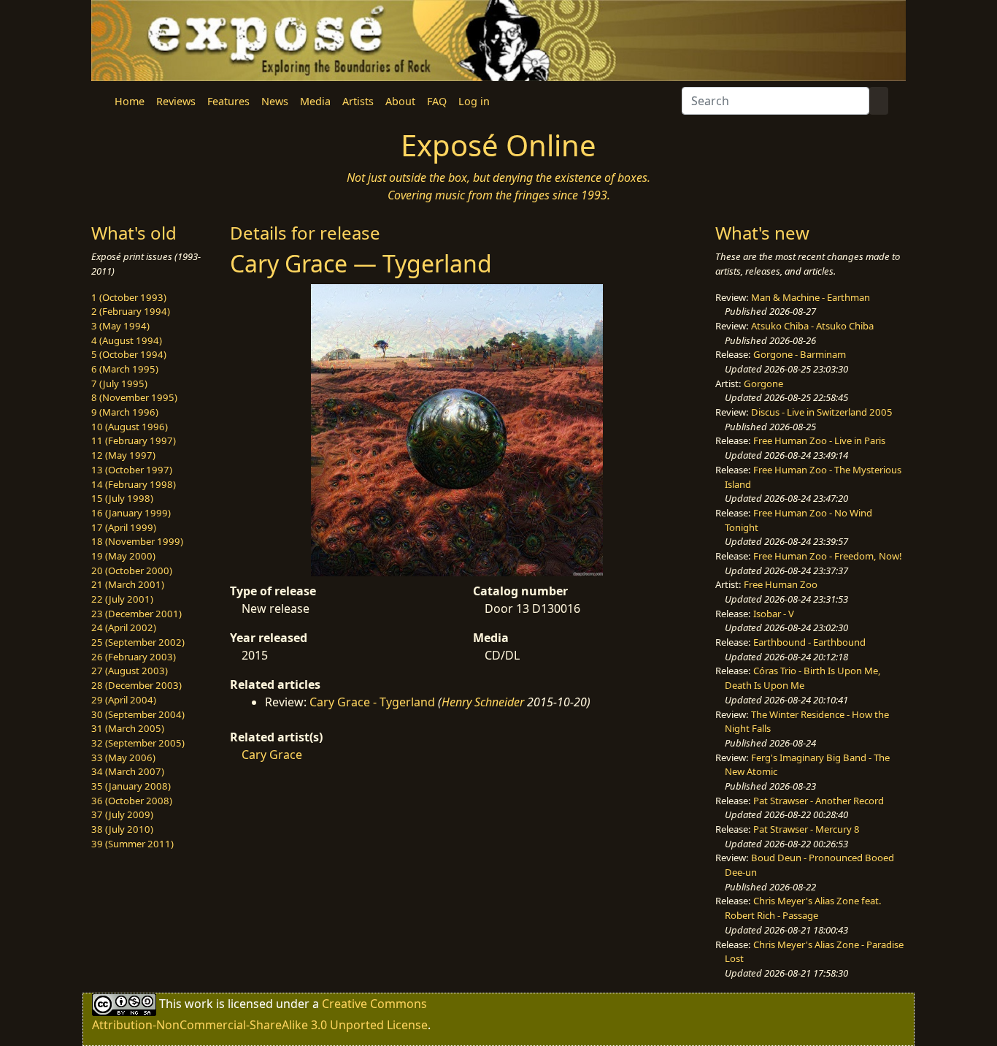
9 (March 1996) (124, 412)
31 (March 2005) (127, 728)
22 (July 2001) (122, 599)
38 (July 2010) (122, 829)
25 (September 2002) (138, 642)
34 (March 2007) (127, 771)
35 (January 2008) (131, 786)
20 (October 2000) (131, 570)
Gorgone (763, 383)
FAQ (437, 101)
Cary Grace (272, 755)
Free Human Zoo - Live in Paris (819, 440)
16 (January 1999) (131, 512)
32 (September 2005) (138, 742)
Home (130, 101)
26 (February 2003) (133, 656)
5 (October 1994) (128, 354)
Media (315, 101)
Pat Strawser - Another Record (818, 800)
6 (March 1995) (124, 368)
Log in (474, 101)
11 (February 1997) (133, 440)
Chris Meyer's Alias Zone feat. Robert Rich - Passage (803, 908)
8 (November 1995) (134, 397)
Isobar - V (773, 613)
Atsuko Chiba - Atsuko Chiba (812, 325)
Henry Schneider (483, 702)
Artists (358, 101)
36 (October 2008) (131, 800)
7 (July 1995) (119, 383)
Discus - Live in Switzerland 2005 (822, 412)
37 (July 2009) (122, 814)
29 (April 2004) (123, 699)
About (400, 101)
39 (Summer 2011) (132, 843)
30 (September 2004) (138, 714)
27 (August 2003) (129, 670)
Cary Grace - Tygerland (372, 702)
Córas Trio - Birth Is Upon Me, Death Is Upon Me (803, 678)
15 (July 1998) (122, 498)
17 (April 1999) (123, 527)
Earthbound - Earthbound (809, 642)
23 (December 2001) (136, 613)
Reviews (176, 101)
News (274, 101)
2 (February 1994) (130, 311)
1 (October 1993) (128, 297)
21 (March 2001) (127, 584)
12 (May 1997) (123, 455)
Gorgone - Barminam (799, 354)
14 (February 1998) (133, 484)
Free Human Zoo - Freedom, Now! (827, 555)
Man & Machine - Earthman (810, 297)
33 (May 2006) (123, 757)
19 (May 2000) (123, 555)
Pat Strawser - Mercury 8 (806, 829)
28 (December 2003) (136, 685)
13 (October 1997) (131, 469)
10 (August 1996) (129, 426)
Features (228, 101)
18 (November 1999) (137, 541)
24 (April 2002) (123, 627)
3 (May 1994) (120, 325)
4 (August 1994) (126, 340)
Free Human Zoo (780, 584)
